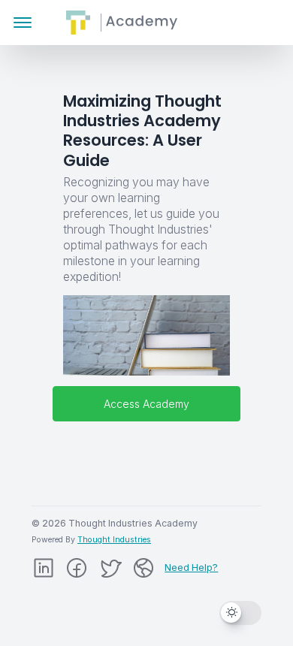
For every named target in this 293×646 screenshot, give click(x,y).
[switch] (240, 612)
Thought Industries (114, 540)
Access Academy (146, 403)
